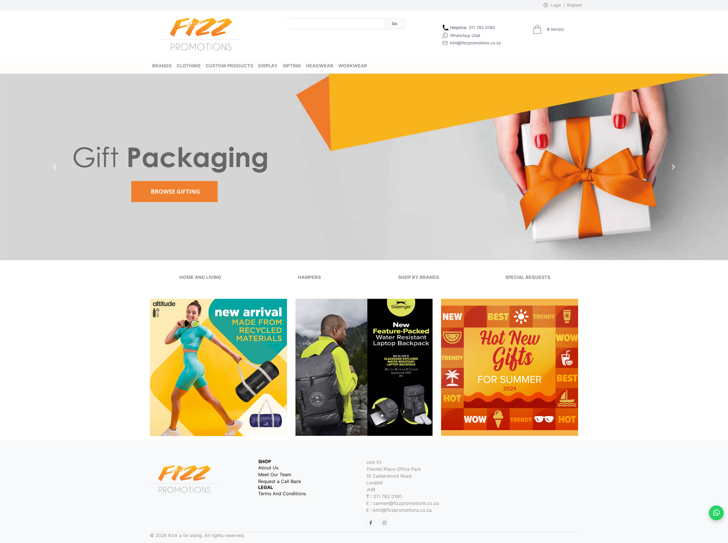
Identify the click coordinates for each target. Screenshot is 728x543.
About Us (268, 468)
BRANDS (161, 66)
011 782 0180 (472, 27)
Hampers (309, 277)
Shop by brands (418, 277)
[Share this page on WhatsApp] (716, 512)
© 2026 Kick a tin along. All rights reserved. (197, 535)
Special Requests (527, 277)
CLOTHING (188, 66)
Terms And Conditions (282, 493)
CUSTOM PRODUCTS (229, 66)
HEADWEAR (319, 66)
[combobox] (336, 23)
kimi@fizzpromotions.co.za (475, 43)
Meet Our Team (274, 474)
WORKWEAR (352, 66)
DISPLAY (268, 66)
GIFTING (292, 66)
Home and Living (200, 277)
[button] (54, 167)
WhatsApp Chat (465, 35)
